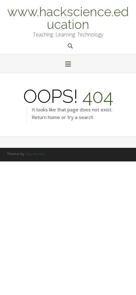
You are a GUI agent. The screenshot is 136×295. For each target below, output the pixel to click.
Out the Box (35, 153)
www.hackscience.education (68, 17)
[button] (68, 64)
